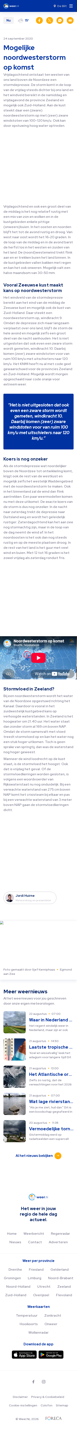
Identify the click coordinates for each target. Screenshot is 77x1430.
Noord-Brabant (60, 1278)
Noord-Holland (18, 1286)
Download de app (38, 1344)
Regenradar (60, 1233)
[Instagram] (43, 1381)
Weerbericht (34, 1233)
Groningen (12, 1278)
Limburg (34, 1278)
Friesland (36, 1269)
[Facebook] (33, 1381)
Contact (35, 1242)
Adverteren (58, 1242)
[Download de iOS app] (24, 1354)
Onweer (50, 1324)
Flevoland (64, 1295)
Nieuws (15, 1242)
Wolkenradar (38, 1332)
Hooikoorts (29, 1324)
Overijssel (41, 1295)
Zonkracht (52, 1315)
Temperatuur (26, 1315)
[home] (12, 6)
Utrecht (43, 1286)
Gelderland (59, 1269)
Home (12, 1233)
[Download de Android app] (51, 1354)
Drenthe (15, 1269)
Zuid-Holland (15, 1295)
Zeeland (64, 1286)
